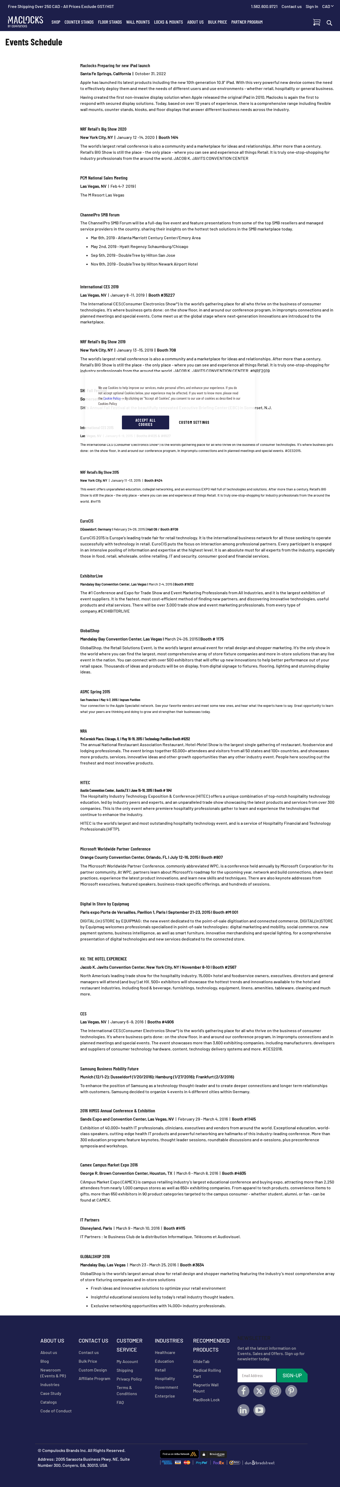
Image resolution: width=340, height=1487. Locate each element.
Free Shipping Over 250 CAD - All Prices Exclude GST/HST (61, 6)
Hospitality (165, 1378)
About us (48, 1352)
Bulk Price (88, 1361)
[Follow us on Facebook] (243, 1391)
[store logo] (28, 21)
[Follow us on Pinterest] (291, 1391)
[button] (328, 6)
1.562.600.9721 (264, 6)
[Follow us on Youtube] (259, 1410)
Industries (50, 1384)
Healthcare (165, 1352)
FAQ (120, 1402)
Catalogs (48, 1401)
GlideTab (201, 1361)
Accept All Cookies (145, 422)
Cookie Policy (112, 398)
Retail (160, 1369)
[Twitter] (259, 1391)
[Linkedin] (243, 1410)
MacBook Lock (206, 1399)
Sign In (312, 6)
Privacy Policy (129, 1378)
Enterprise (165, 1395)
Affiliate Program (94, 1378)
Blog (44, 1361)
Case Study (50, 1393)
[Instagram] (275, 1391)
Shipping (125, 1370)
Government (166, 1387)
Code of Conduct (56, 1410)
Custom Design (93, 1369)
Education (164, 1361)
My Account (127, 1361)
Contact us (89, 1352)
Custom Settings (194, 422)
